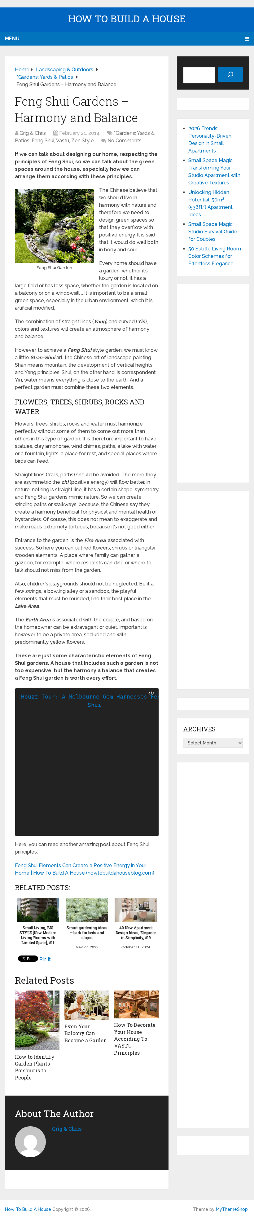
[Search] (230, 74)
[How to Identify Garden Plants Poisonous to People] (37, 1020)
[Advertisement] (213, 383)
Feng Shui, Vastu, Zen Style (63, 140)
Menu (12, 39)
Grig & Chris (33, 133)
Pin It (45, 959)
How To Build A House (127, 18)
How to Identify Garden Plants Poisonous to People (35, 1067)
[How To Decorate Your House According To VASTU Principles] (136, 1005)
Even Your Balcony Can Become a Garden (85, 1033)
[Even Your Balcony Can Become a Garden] (86, 1005)
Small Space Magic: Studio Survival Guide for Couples (212, 231)
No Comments (124, 140)
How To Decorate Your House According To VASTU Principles (134, 1039)
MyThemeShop (232, 1209)
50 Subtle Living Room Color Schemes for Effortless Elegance (214, 256)
